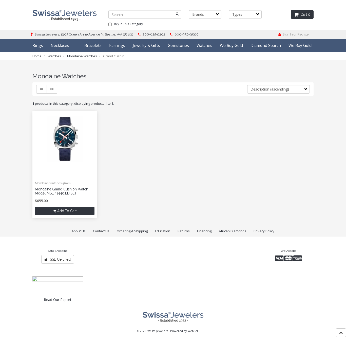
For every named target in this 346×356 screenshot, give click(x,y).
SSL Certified (59, 259)
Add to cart (66, 211)
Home (37, 56)
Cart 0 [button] (304, 14)
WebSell (193, 331)
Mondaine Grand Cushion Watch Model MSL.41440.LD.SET (61, 191)
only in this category (127, 24)
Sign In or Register (295, 34)
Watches (54, 56)
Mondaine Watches (82, 56)
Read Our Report (57, 299)
